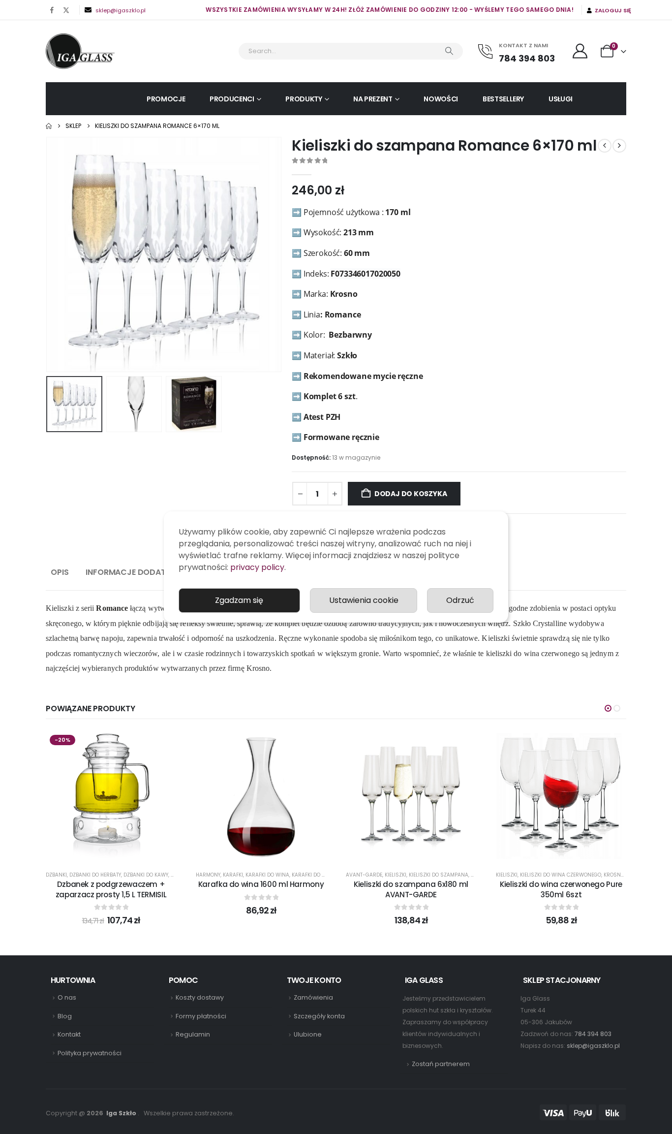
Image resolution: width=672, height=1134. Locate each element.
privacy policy (257, 567)
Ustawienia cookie (363, 600)
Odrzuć (460, 600)
